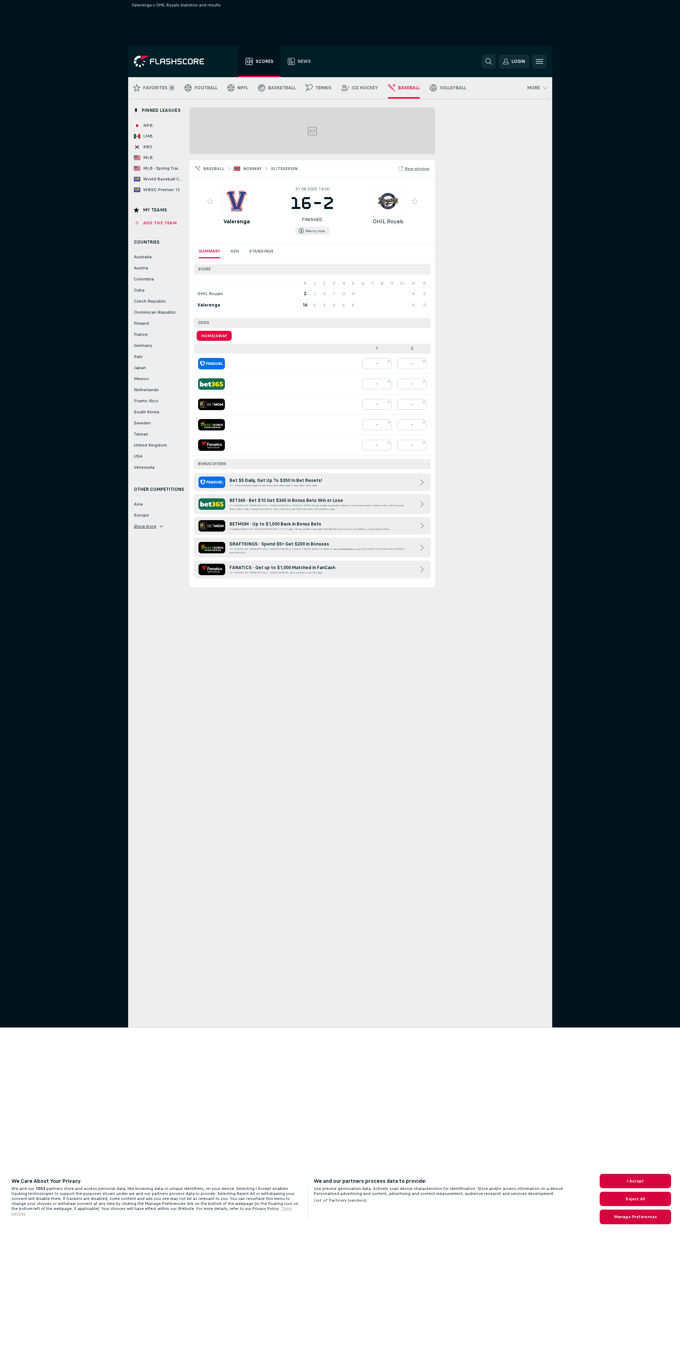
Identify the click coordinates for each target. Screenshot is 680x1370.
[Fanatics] (211, 445)
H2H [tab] (234, 251)
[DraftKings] (211, 424)
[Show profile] (237, 201)
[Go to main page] (174, 61)
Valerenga (236, 221)
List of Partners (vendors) (340, 1200)
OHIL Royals (388, 221)
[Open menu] (539, 61)
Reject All (635, 1198)
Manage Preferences (635, 1216)
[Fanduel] (211, 363)
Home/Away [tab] (214, 335)
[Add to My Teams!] (210, 201)
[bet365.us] (211, 384)
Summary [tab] (209, 251)
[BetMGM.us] (211, 404)
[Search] (489, 61)
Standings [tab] (261, 251)
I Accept (635, 1181)
